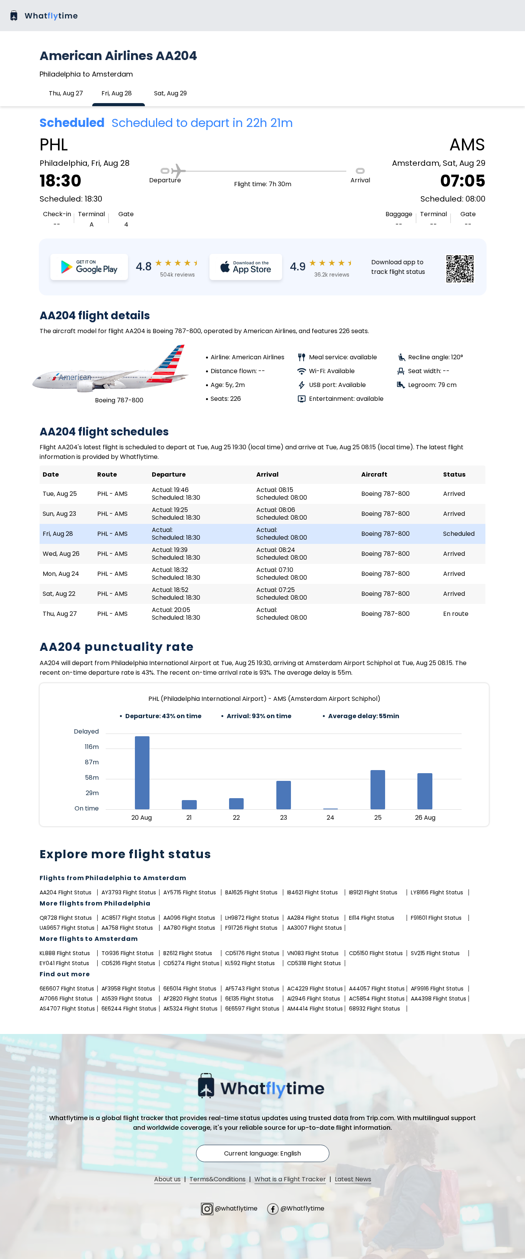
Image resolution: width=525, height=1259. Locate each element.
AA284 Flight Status (313, 918)
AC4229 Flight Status (315, 988)
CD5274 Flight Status (191, 963)
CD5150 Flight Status (376, 953)
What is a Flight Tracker (290, 1179)
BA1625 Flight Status (251, 892)
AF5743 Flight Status (252, 988)
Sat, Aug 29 (170, 93)
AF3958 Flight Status (128, 988)
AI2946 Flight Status (313, 998)
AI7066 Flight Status (66, 998)
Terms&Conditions (217, 1179)
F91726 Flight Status (251, 928)
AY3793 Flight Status (128, 892)
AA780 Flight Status (189, 928)
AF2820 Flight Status (190, 998)
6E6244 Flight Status (128, 1008)
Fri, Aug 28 (116, 93)
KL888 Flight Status (65, 953)
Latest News (353, 1179)
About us (167, 1179)
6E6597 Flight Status (252, 1008)
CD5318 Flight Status (314, 963)
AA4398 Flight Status (438, 998)
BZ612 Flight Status (187, 953)
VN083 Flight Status (313, 953)
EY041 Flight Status (64, 963)
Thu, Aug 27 (66, 93)
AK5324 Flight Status (190, 1008)
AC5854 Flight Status (377, 998)
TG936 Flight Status (127, 953)
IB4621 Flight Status (312, 892)
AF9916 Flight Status (437, 988)
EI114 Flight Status (371, 918)
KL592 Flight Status (250, 963)
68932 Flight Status (374, 1008)
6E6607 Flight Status (67, 988)
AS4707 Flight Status (67, 1008)
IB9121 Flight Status (373, 892)
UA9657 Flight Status (67, 928)
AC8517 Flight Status (128, 918)
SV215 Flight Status (435, 953)
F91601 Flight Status (436, 918)
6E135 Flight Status (249, 998)
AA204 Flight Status (65, 892)
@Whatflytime (301, 1208)
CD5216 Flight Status (128, 963)
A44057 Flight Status (377, 988)
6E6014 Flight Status (189, 988)
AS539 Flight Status (126, 998)
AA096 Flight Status (189, 918)
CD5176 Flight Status (252, 953)
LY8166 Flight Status (437, 892)
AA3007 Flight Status (314, 928)
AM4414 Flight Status (315, 1008)
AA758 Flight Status (127, 928)
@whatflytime (236, 1208)
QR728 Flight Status (66, 918)
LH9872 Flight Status (252, 918)
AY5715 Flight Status (189, 892)
